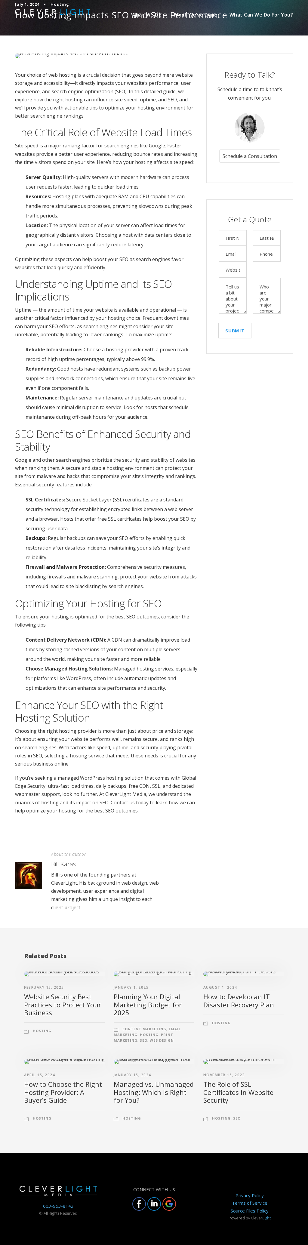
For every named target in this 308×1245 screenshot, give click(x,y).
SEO (143, 1040)
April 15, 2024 (39, 1074)
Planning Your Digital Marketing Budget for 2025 (148, 1004)
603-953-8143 (58, 1206)
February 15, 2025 (44, 987)
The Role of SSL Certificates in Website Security (238, 1092)
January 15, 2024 (132, 1074)
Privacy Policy (250, 1195)
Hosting (42, 1030)
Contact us (123, 802)
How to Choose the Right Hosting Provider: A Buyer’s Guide (63, 1092)
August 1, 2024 (220, 987)
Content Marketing (144, 1029)
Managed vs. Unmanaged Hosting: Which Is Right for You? (154, 1092)
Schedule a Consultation (250, 156)
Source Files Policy (250, 1211)
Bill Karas (63, 864)
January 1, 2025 (131, 987)
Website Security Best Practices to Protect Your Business (62, 1004)
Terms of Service (249, 1203)
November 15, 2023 (224, 1074)
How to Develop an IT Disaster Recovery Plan (238, 1000)
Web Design (162, 1040)
